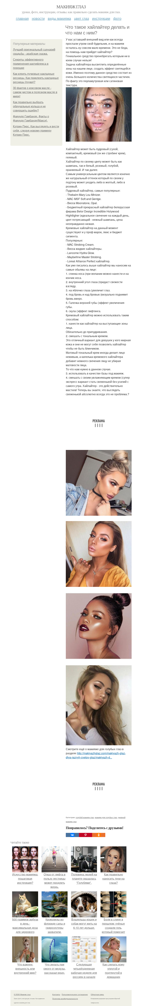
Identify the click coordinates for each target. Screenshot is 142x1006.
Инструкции (101, 18)
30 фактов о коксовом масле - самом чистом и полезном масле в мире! (35, 92)
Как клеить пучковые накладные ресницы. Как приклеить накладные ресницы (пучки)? (36, 78)
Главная (22, 18)
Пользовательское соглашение (75, 994)
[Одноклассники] (98, 835)
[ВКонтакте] (72, 835)
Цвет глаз (81, 18)
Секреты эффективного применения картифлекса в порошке (30, 63)
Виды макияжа (59, 18)
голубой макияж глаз (85, 817)
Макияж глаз (71, 7)
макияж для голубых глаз (106, 817)
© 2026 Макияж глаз (22, 994)
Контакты (56, 994)
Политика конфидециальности (65, 998)
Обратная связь (97, 994)
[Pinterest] (85, 835)
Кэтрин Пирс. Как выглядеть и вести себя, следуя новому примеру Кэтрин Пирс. (36, 130)
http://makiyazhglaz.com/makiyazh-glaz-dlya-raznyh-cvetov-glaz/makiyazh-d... (96, 755)
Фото (117, 18)
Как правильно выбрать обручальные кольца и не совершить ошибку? (29, 106)
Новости (38, 18)
